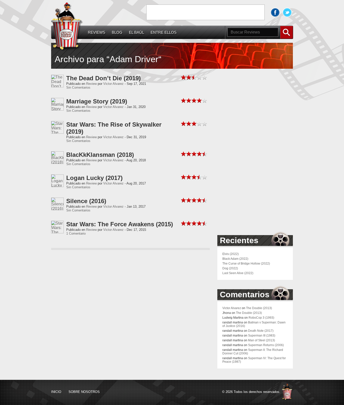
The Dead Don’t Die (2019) (103, 78)
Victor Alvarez (113, 84)
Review (91, 84)
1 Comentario (76, 233)
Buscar (286, 32)
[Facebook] (275, 12)
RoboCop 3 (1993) (261, 317)
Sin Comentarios (78, 87)
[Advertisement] (205, 12)
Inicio (56, 392)
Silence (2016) (86, 201)
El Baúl (136, 32)
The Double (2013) (259, 308)
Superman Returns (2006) (266, 345)
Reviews (96, 32)
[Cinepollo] (67, 27)
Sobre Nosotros (84, 392)
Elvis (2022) (230, 254)
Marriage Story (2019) (96, 101)
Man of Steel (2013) (261, 340)
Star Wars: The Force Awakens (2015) (119, 224)
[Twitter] (287, 12)
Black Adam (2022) (235, 259)
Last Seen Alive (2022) (237, 273)
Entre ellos (164, 32)
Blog (117, 32)
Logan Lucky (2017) (94, 177)
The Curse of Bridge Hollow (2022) (246, 263)
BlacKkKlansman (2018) (100, 154)
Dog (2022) (230, 268)
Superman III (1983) (261, 335)
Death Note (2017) (260, 331)
